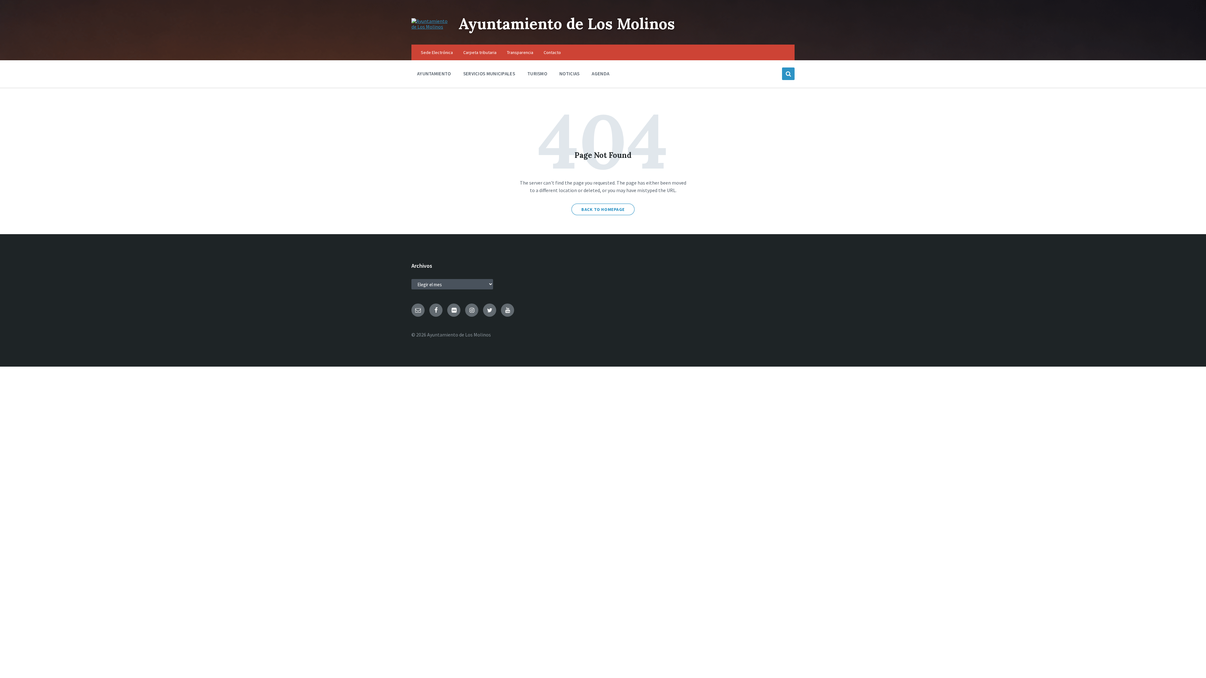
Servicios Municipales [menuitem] (489, 74)
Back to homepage (603, 209)
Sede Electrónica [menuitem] (437, 52)
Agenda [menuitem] (600, 74)
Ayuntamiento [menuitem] (434, 74)
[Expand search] (788, 73)
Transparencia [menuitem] (520, 52)
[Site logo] (430, 27)
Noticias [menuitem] (569, 74)
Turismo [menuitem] (537, 74)
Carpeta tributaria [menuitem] (480, 52)
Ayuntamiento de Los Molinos (567, 23)
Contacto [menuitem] (552, 52)
